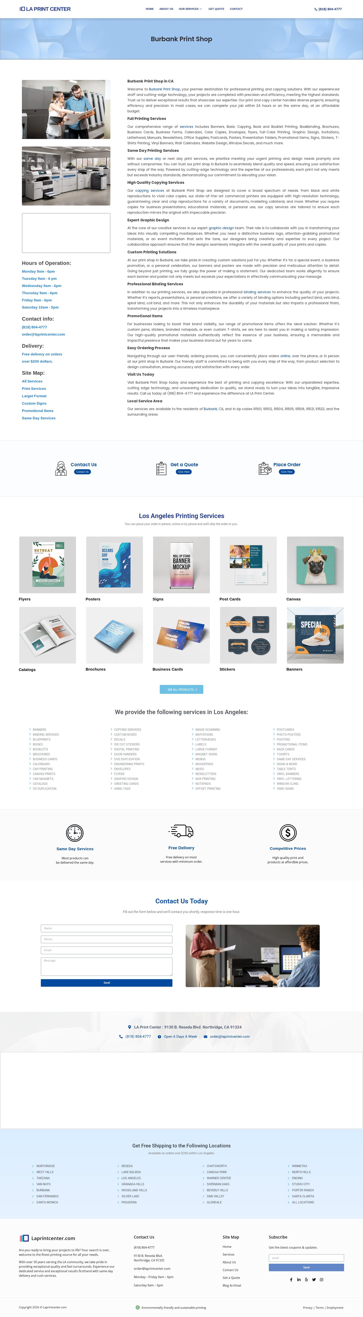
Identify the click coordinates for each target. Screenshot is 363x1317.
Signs (158, 599)
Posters (93, 599)
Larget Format (34, 396)
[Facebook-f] (291, 1280)
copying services (149, 190)
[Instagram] (321, 1280)
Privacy (308, 1307)
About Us (166, 8)
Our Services (189, 8)
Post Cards (230, 599)
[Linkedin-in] (299, 1280)
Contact (236, 8)
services (186, 126)
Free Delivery (181, 847)
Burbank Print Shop (164, 89)
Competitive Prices (288, 848)
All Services (32, 381)
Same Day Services (39, 418)
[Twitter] (314, 1280)
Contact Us (230, 1270)
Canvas (293, 599)
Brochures (96, 669)
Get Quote (216, 8)
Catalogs (27, 669)
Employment (335, 1307)
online (285, 356)
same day (153, 158)
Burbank (210, 409)
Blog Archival (232, 1285)
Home (150, 8)
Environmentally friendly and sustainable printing (174, 1307)
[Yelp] (306, 1280)
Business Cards (168, 669)
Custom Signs (34, 403)
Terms (320, 1307)
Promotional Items (38, 411)
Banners (294, 669)
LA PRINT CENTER (48, 9)
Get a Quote (231, 1278)
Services (228, 1254)
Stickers (227, 669)
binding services (257, 292)
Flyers (25, 599)
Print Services (34, 389)
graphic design (221, 228)
